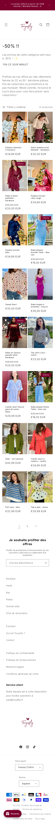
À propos (11, 626)
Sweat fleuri (11, 304)
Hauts (9, 585)
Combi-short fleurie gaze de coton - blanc (14, 409)
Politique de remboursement (21, 660)
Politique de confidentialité (20, 653)
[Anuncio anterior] (5, 5)
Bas (8, 592)
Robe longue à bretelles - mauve (39, 305)
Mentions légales (15, 666)
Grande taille (13, 606)
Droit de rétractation (17, 613)
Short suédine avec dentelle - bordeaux (40, 148)
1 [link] (19, 526)
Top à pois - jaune (39, 507)
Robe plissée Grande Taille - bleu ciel (40, 252)
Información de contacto (40, 814)
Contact (10, 640)
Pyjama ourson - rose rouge (39, 196)
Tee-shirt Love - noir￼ (38, 353)
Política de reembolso (32, 809)
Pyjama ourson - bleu (13, 251)
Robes (9, 599)
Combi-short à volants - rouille (38, 460)
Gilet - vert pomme (14, 459)
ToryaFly (25, 805)
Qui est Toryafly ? (15, 633)
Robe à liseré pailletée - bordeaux (11, 198)
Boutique (10, 578)
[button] (6, 24)
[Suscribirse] (45, 562)
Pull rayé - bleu (12, 507)
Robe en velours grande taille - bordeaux (13, 354)
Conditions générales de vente (22, 674)
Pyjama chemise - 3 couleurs (14, 148)
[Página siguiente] (35, 526)
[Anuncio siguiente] (49, 5)
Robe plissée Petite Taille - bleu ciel (40, 408)
